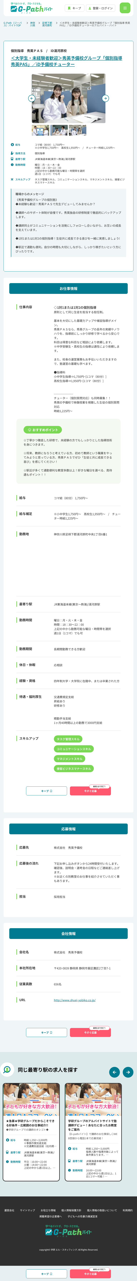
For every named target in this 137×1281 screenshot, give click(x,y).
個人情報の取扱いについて (102, 1210)
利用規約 (128, 1210)
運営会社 (9, 1210)
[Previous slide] (31, 98)
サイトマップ (27, 1210)
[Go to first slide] (105, 98)
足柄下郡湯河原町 (47, 24)
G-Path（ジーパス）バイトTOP (13, 24)
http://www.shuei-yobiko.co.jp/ (75, 1000)
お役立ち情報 (48, 1210)
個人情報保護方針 (71, 1210)
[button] (40, 130)
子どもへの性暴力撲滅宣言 (83, 1216)
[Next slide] (128, 1072)
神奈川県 (32, 24)
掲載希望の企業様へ (50, 1216)
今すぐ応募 (90, 791)
